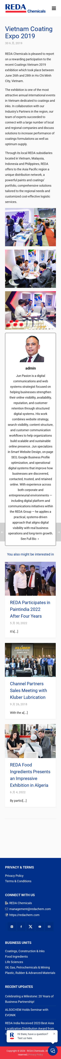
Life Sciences (14, 962)
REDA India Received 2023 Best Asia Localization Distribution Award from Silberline (29, 1028)
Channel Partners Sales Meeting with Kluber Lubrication (28, 690)
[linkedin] (12, 926)
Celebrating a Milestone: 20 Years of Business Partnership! (29, 998)
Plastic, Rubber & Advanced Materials (30, 973)
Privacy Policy (14, 875)
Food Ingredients (16, 956)
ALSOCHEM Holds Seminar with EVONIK (26, 1012)
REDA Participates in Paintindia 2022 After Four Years (30, 609)
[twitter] (30, 926)
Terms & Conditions (18, 881)
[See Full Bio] (38, 539)
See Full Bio (28, 539)
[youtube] (40, 926)
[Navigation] (54, 8)
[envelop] (49, 926)
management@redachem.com (30, 909)
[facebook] (21, 926)
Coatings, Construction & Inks (25, 951)
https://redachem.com (24, 915)
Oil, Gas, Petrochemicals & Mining (27, 967)
